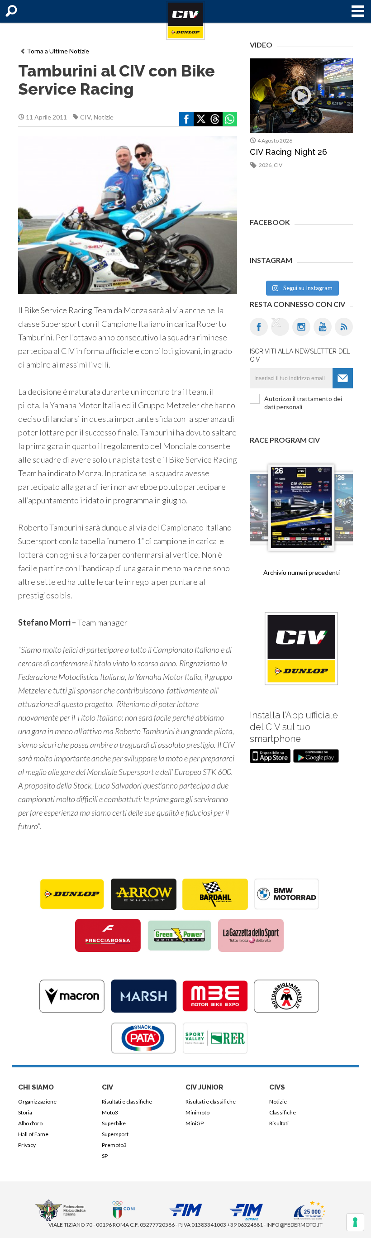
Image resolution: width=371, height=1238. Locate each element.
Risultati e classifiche (127, 1101)
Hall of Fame (33, 1134)
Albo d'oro (30, 1123)
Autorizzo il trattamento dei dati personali (303, 403)
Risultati (279, 1123)
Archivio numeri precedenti (301, 572)
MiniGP (195, 1123)
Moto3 (110, 1112)
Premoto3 (114, 1145)
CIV (85, 117)
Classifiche (282, 1112)
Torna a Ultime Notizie (58, 51)
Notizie (104, 117)
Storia (25, 1112)
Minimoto (197, 1112)
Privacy (27, 1145)
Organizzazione (37, 1101)
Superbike (114, 1123)
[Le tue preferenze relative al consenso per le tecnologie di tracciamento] (355, 1222)
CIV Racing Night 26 (288, 152)
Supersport (115, 1134)
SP (105, 1155)
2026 (265, 165)
